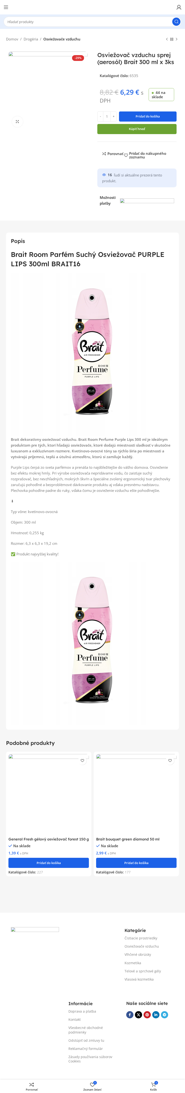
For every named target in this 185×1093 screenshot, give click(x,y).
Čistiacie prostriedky (141, 938)
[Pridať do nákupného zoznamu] (82, 760)
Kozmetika (133, 963)
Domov (12, 39)
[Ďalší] (176, 39)
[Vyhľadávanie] (176, 22)
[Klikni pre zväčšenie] (17, 121)
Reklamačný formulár (85, 1048)
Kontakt (74, 1019)
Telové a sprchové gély (143, 971)
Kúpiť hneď (137, 129)
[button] (48, 863)
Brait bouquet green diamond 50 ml (127, 839)
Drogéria (31, 39)
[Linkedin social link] (155, 1014)
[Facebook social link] (129, 1014)
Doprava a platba (82, 1011)
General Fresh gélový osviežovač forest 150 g (48, 839)
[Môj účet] (179, 7)
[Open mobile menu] (6, 7)
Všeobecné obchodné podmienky (85, 1029)
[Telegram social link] (164, 1014)
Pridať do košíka (148, 116)
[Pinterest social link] (147, 1014)
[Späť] (167, 39)
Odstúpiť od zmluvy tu (86, 1040)
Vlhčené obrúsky (138, 954)
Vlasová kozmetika (139, 979)
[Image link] (35, 937)
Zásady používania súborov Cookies (90, 1058)
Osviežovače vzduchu (61, 39)
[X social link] (138, 1014)
